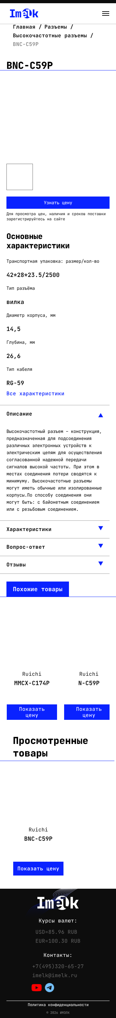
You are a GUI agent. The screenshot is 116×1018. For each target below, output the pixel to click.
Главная (26, 26)
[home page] (24, 13)
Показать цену (32, 712)
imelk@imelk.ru (54, 975)
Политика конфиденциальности (58, 1005)
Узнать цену (58, 203)
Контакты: (58, 955)
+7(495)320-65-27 (58, 966)
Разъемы (55, 26)
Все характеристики (35, 393)
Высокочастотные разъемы (50, 35)
